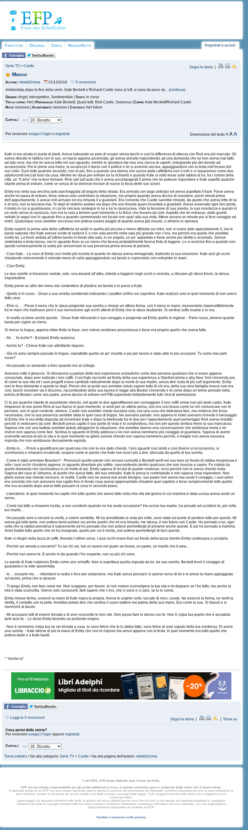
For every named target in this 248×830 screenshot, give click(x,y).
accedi (229, 45)
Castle (29, 66)
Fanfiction (14, 45)
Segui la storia (201, 67)
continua (177, 90)
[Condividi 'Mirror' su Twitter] (41, 57)
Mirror (19, 74)
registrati (62, 134)
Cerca (56, 45)
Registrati (212, 45)
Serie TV (12, 66)
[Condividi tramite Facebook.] (13, 57)
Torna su (230, 719)
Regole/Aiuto (79, 45)
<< (25, 120)
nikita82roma (29, 82)
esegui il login (39, 134)
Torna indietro (15, 756)
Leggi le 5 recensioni (27, 717)
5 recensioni (85, 82)
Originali (37, 45)
